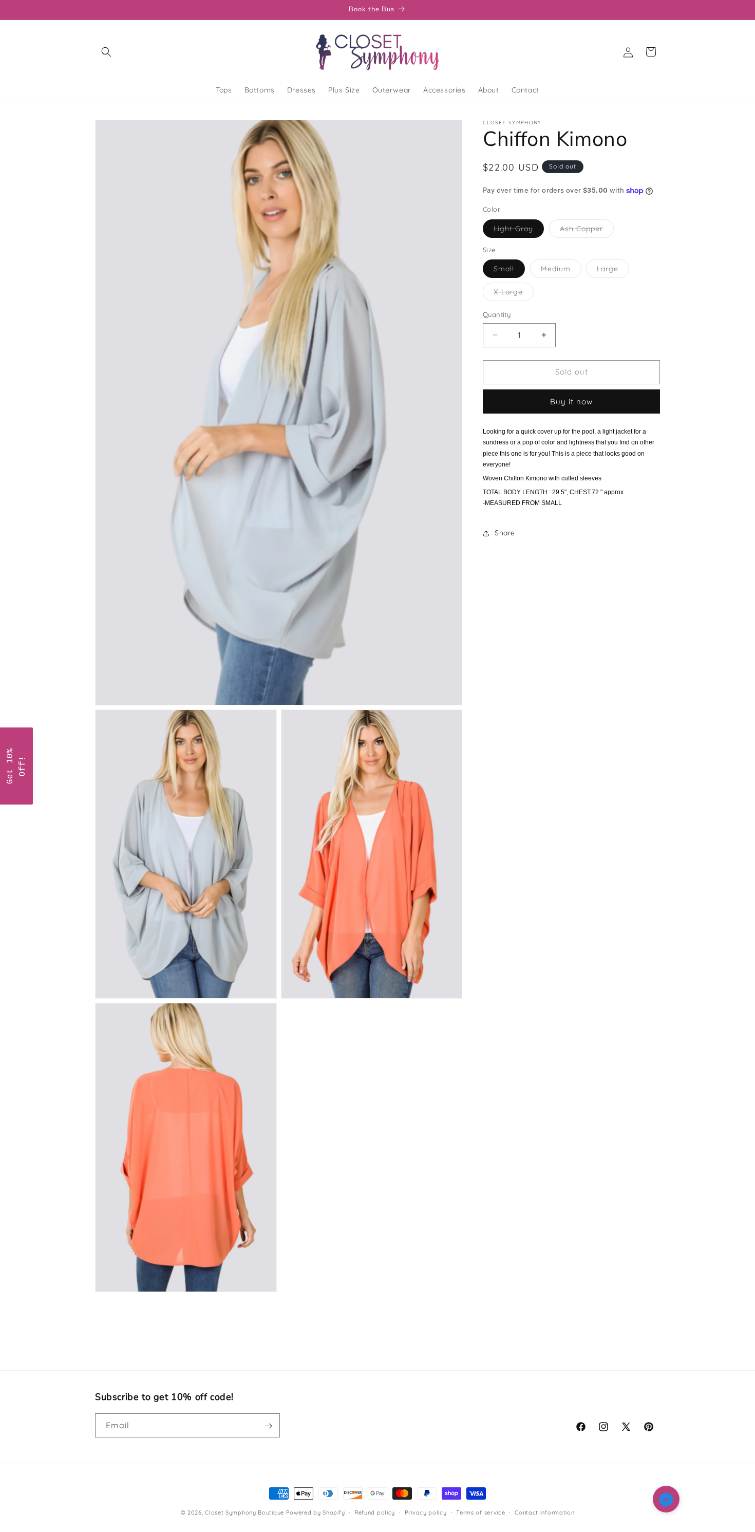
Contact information (544, 1512)
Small (509, 271)
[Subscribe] (268, 1426)
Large (613, 271)
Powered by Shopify (315, 1512)
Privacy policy (426, 1512)
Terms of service (480, 1512)
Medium (561, 271)
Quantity (497, 314)
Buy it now (571, 401)
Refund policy (374, 1512)
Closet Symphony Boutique (244, 1512)
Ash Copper (587, 230)
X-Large (514, 294)
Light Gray (519, 230)
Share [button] (505, 532)
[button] (106, 52)
